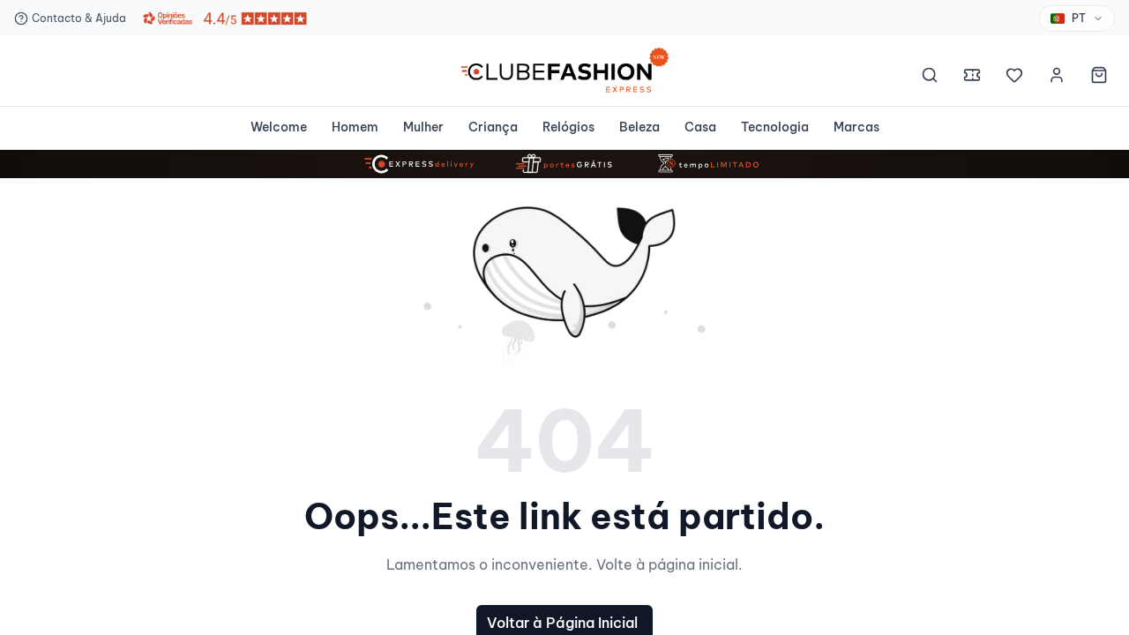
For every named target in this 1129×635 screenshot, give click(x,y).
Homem (355, 127)
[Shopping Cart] (1099, 77)
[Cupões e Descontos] (972, 77)
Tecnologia (775, 127)
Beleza (639, 127)
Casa (700, 127)
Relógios (568, 127)
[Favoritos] (1014, 77)
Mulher (423, 127)
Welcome (278, 127)
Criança (493, 127)
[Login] (1057, 77)
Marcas (856, 127)
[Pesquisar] (930, 77)
